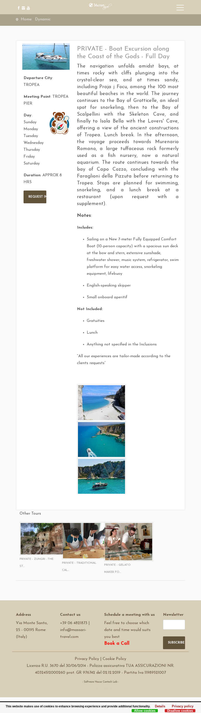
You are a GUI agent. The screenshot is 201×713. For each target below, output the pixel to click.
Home (26, 19)
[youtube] (27, 4)
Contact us (70, 615)
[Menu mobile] (180, 8)
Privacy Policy (87, 659)
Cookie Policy (114, 659)
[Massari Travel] (100, 6)
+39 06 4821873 (73, 623)
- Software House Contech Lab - (100, 682)
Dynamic (42, 19)
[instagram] (23, 4)
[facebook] (18, 4)
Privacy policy (181, 706)
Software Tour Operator (101, 688)
